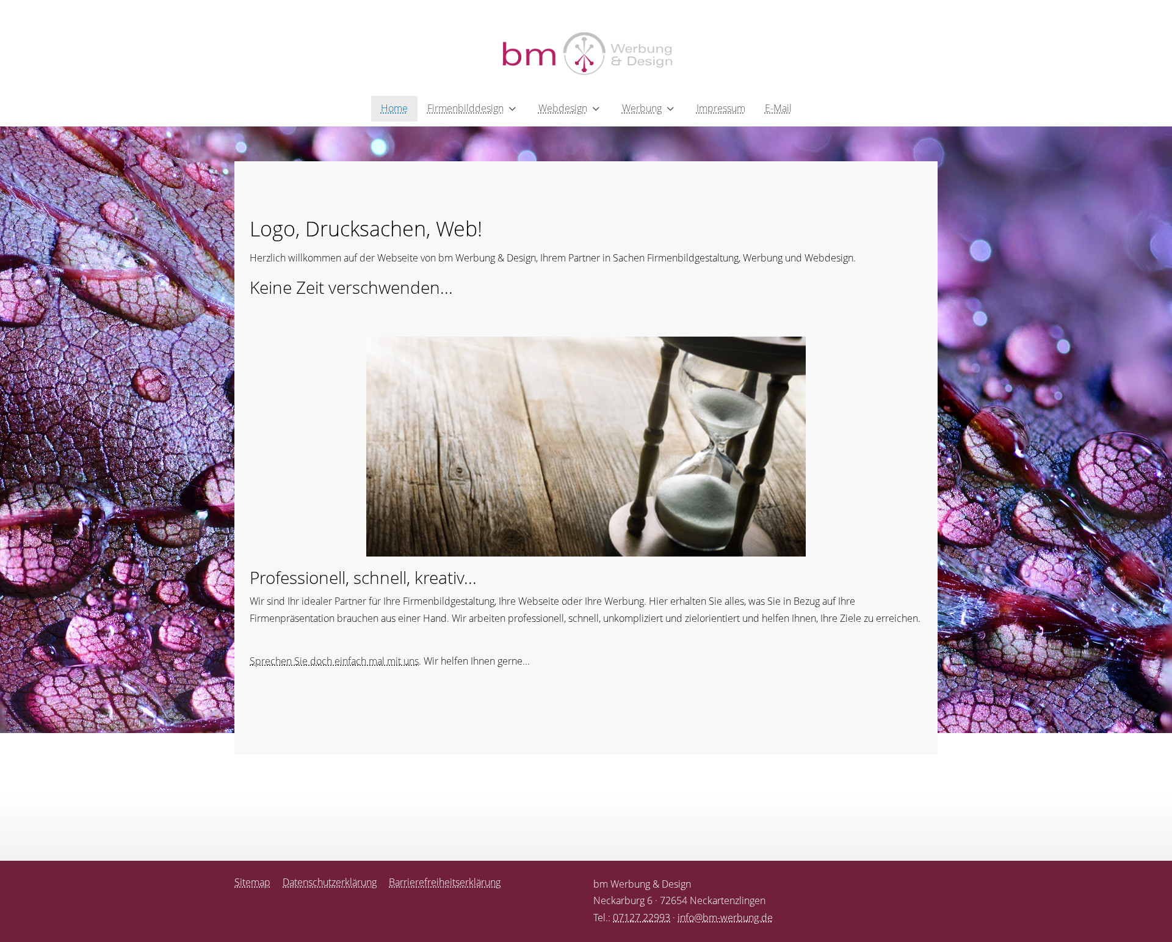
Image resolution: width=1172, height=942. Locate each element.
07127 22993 (641, 917)
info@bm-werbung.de (725, 917)
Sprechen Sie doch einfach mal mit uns (334, 661)
